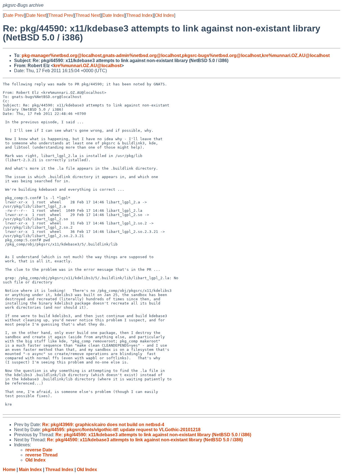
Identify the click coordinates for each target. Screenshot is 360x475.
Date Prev (14, 15)
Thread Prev (60, 15)
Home (9, 469)
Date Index (113, 15)
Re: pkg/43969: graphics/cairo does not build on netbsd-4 (103, 424)
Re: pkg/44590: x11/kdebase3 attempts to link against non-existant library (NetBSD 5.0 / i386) (153, 434)
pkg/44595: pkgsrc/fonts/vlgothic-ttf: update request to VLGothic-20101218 (121, 429)
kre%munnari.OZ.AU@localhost (296, 55)
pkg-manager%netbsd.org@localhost (62, 55)
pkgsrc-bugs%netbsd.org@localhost (221, 55)
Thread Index (139, 15)
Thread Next (87, 15)
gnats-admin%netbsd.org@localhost (142, 55)
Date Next (36, 15)
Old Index (164, 15)
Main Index (30, 469)
